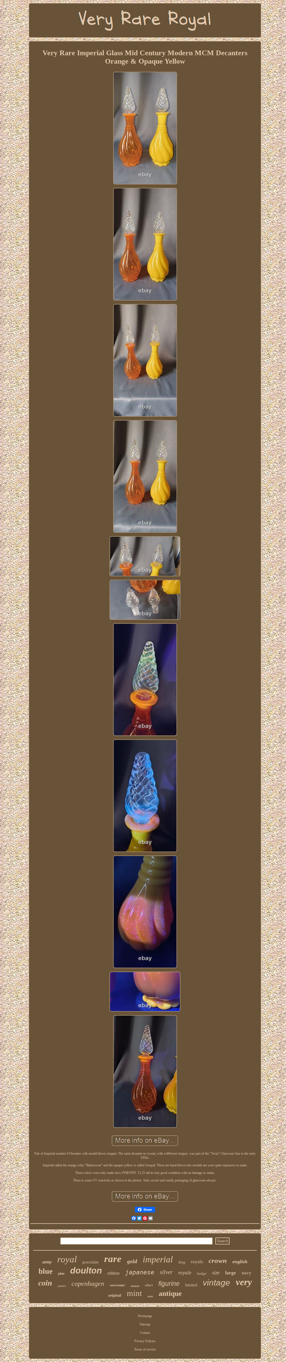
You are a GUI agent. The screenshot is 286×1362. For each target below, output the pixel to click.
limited (191, 1285)
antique (170, 1293)
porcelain (90, 1262)
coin (45, 1283)
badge (201, 1273)
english (239, 1261)
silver (166, 1272)
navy (246, 1272)
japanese (139, 1272)
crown (218, 1260)
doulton (86, 1270)
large (230, 1272)
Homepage (145, 1316)
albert (149, 1285)
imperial (158, 1259)
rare (112, 1258)
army (47, 1262)
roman (135, 1285)
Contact (145, 1333)
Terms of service (145, 1349)
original (114, 1295)
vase (150, 1296)
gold (132, 1261)
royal (67, 1259)
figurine (169, 1283)
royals (197, 1261)
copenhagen (88, 1283)
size (216, 1272)
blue (46, 1271)
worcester (117, 1285)
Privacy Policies (145, 1341)
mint (134, 1293)
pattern (62, 1285)
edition (114, 1273)
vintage (216, 1282)
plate (61, 1273)
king (181, 1262)
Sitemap (145, 1324)
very (244, 1282)
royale (184, 1272)
